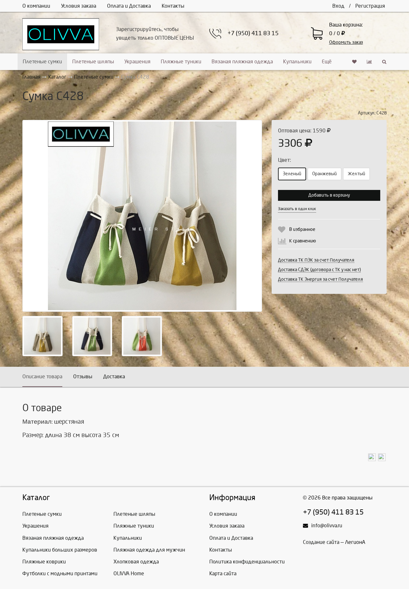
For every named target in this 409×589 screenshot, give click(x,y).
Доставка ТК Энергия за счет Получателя (320, 279)
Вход (338, 6)
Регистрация (370, 6)
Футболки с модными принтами (59, 573)
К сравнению (302, 241)
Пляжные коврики (44, 561)
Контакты (173, 6)
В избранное (302, 229)
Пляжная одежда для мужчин (149, 550)
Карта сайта (222, 573)
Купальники (297, 61)
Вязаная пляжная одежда (242, 61)
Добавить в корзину (329, 195)
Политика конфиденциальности (247, 561)
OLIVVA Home (128, 573)
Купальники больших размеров (59, 550)
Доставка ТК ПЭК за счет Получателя (316, 260)
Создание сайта (321, 542)
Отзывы (82, 376)
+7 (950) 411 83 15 (253, 33)
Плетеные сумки (42, 61)
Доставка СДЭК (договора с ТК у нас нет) (319, 269)
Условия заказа (78, 6)
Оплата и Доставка (129, 6)
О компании (36, 6)
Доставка (114, 376)
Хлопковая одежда (136, 561)
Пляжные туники (181, 61)
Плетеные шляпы (93, 61)
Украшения (137, 61)
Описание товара (42, 376)
